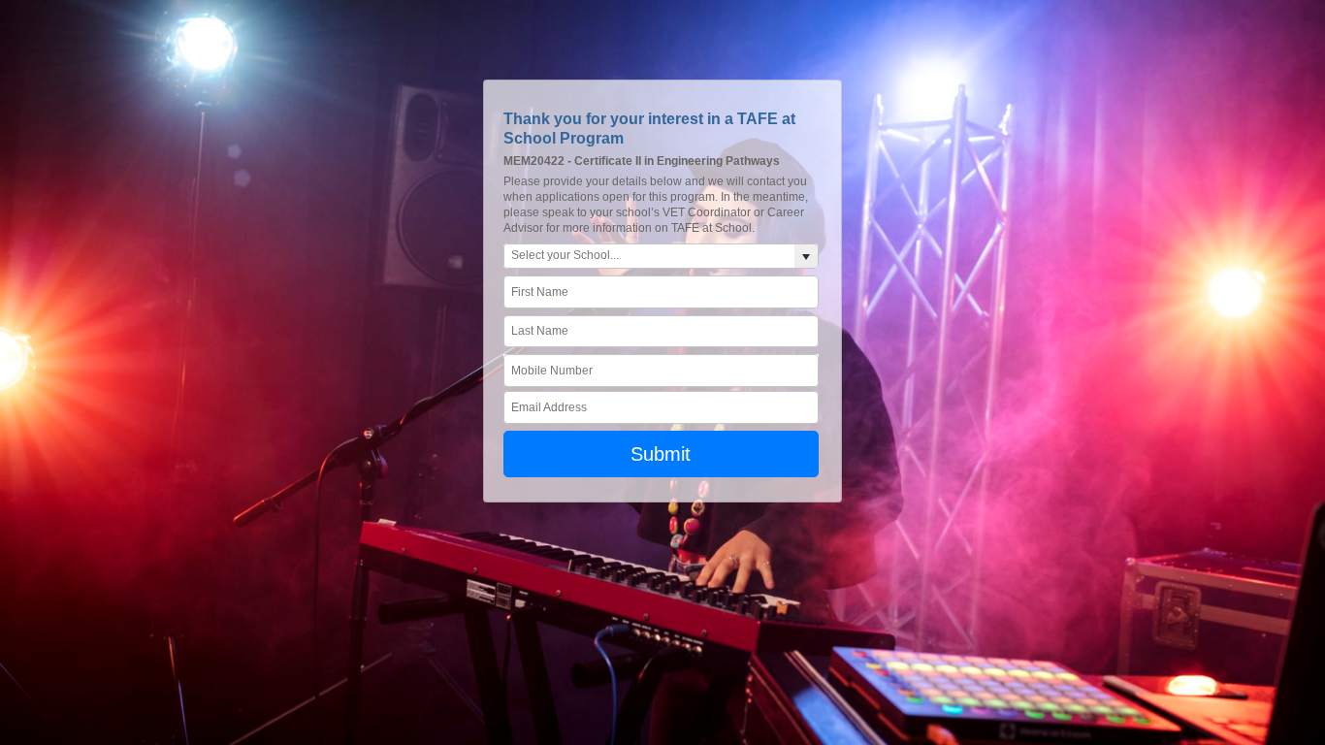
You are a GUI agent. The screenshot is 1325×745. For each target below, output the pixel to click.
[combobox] (649, 256)
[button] (806, 256)
